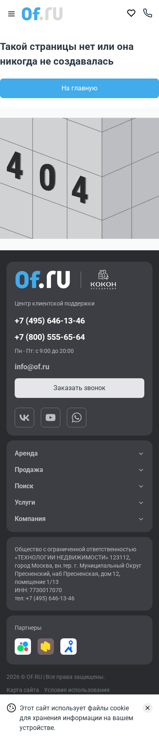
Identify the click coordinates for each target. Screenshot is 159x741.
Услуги (25, 502)
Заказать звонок (79, 388)
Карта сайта (23, 690)
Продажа (29, 470)
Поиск (24, 486)
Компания (30, 519)
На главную (79, 88)
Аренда (26, 453)
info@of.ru (32, 366)
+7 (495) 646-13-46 (50, 321)
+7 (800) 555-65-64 (50, 337)
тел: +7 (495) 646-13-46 (45, 598)
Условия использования (77, 690)
